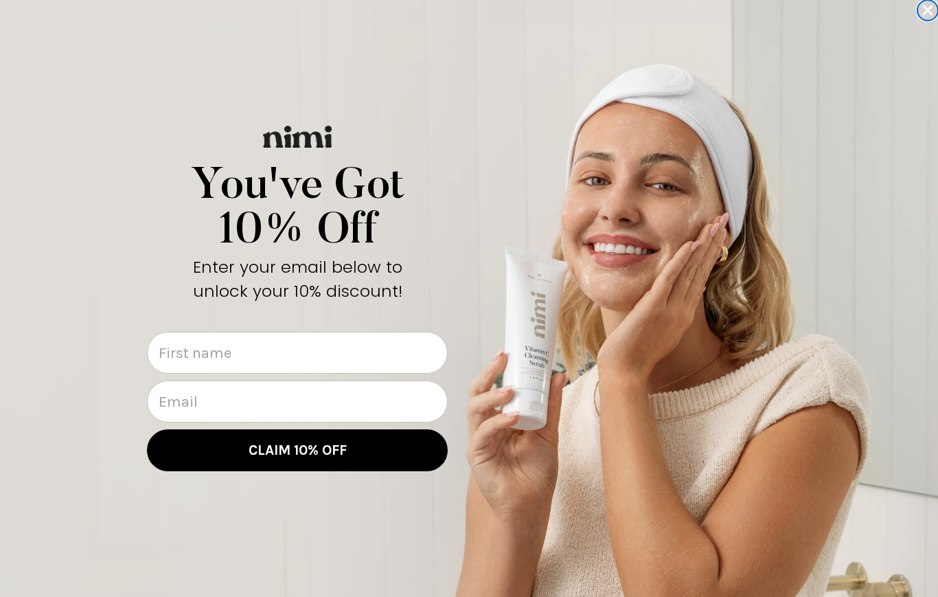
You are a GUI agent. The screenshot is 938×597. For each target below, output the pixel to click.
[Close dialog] (927, 10)
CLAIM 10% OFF (298, 450)
